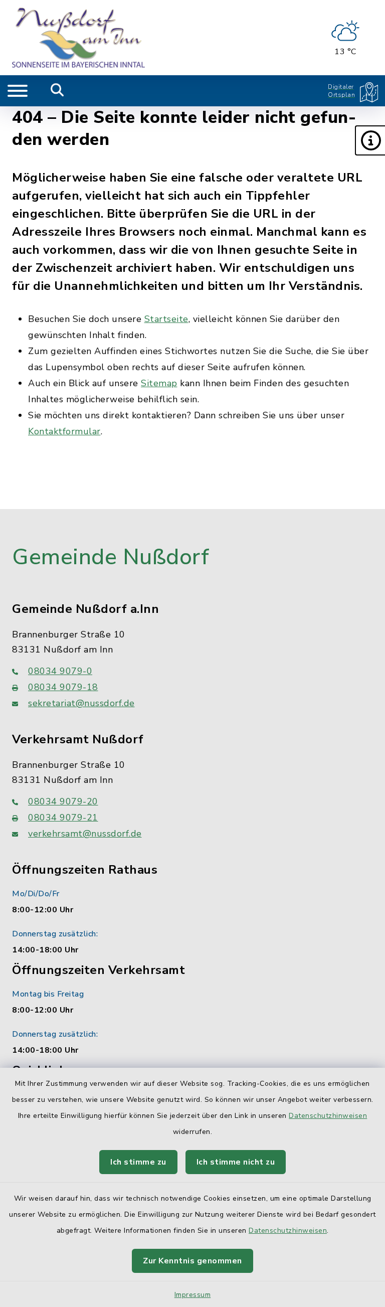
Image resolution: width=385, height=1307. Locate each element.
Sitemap (159, 383)
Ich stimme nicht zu (236, 1162)
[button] (370, 140)
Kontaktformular (64, 431)
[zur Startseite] (78, 37)
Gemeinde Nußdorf (110, 557)
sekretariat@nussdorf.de (81, 703)
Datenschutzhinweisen (328, 1115)
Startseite (166, 319)
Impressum (192, 1294)
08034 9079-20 (63, 801)
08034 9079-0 (60, 671)
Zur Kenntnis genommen (192, 1260)
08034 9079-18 (63, 687)
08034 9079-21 (63, 817)
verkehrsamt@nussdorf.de (85, 834)
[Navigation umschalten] (17, 90)
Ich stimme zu (138, 1162)
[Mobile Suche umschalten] (57, 90)
